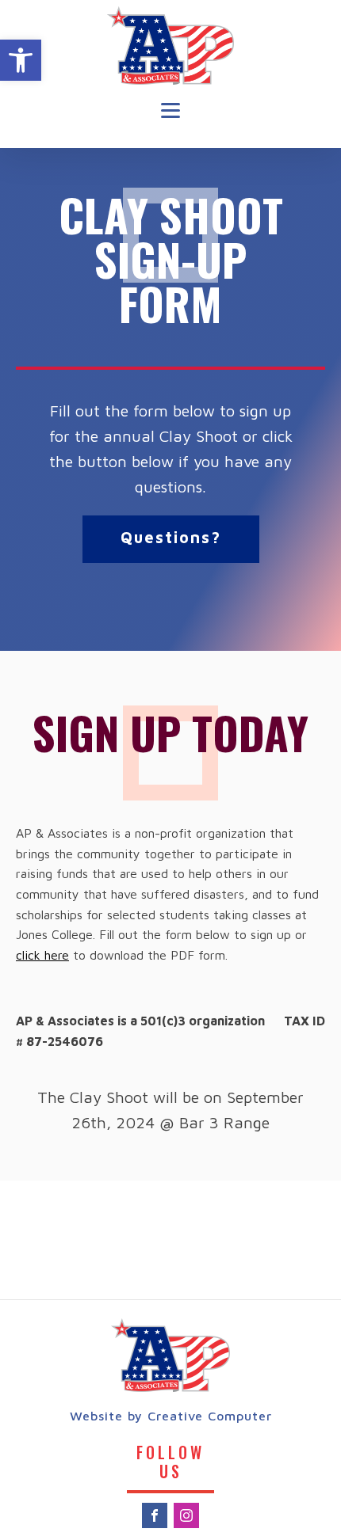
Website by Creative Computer (171, 1416)
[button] (20, 60)
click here (42, 955)
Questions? (171, 537)
